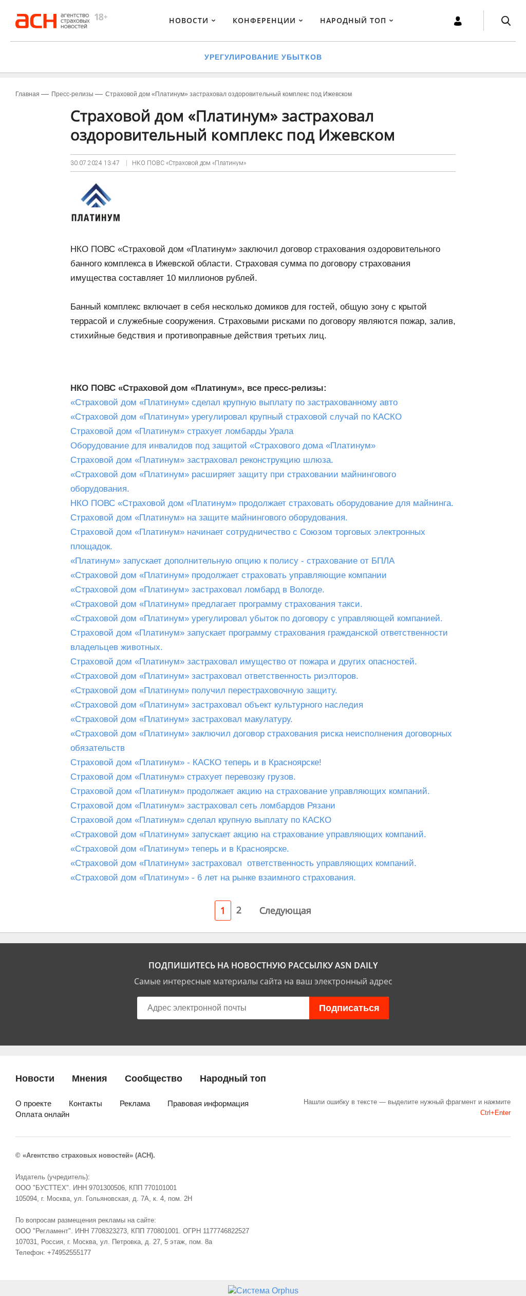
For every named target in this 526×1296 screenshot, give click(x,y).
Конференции (264, 20)
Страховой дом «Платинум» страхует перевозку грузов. (183, 777)
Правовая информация (208, 1103)
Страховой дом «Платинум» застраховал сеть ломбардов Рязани (202, 806)
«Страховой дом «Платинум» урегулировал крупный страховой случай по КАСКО (236, 417)
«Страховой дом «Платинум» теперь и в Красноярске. (179, 849)
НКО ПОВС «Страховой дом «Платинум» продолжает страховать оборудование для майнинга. (262, 503)
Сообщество (153, 1078)
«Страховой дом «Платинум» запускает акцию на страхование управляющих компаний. (248, 834)
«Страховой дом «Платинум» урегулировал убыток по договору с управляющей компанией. (256, 618)
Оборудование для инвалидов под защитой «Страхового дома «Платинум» (222, 446)
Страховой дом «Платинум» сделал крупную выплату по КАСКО (200, 820)
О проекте (33, 1103)
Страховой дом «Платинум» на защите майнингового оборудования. (209, 518)
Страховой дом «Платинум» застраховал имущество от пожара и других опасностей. (243, 662)
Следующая (285, 910)
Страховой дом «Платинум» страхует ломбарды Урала (181, 431)
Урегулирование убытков (263, 57)
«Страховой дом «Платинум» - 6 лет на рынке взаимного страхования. (213, 878)
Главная (27, 94)
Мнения (89, 1078)
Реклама (135, 1103)
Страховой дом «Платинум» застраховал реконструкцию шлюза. (201, 460)
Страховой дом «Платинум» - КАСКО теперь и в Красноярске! (196, 762)
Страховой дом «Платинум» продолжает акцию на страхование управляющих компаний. (250, 791)
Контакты (85, 1103)
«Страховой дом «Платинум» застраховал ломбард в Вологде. (197, 590)
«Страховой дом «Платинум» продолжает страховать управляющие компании (228, 575)
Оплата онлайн (42, 1114)
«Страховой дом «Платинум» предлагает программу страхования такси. (216, 604)
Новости (189, 20)
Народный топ (233, 1078)
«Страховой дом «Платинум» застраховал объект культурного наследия (216, 705)
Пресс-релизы (72, 94)
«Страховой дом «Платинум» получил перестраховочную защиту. (203, 690)
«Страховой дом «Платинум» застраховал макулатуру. (181, 719)
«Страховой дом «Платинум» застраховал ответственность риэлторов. (214, 676)
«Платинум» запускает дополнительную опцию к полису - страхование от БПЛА (232, 561)
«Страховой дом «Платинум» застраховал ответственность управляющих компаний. (243, 863)
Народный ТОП (353, 20)
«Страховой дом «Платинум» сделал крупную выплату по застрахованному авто (234, 402)
